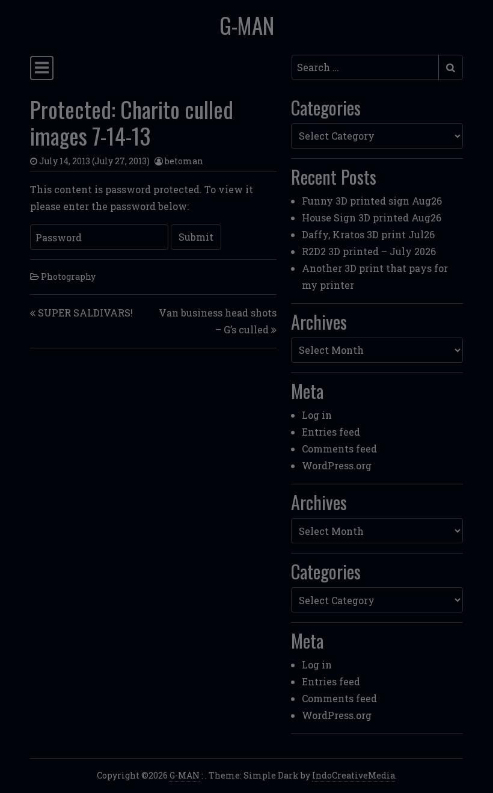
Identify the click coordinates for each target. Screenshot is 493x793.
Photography (68, 276)
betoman (184, 161)
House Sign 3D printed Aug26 (371, 217)
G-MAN (246, 25)
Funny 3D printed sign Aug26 (372, 200)
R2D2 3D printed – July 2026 (369, 251)
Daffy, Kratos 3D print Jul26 (368, 234)
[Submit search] (450, 67)
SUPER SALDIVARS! (85, 312)
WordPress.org (337, 465)
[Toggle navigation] (42, 68)
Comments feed (339, 448)
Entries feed (331, 431)
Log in (317, 415)
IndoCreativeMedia (353, 775)
